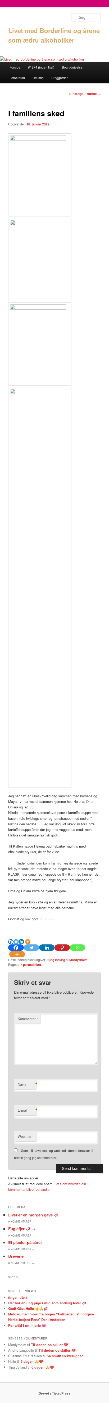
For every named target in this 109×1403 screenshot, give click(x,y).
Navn (27, 1084)
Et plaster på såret (25, 1242)
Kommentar (28, 1018)
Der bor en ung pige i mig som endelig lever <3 (47, 1302)
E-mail (27, 1110)
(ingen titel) (17, 1297)
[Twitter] (16, 941)
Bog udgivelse (72, 67)
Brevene (16, 1256)
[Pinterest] (62, 947)
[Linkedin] (21, 941)
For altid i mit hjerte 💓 (27, 1325)
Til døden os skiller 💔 (49, 1344)
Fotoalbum (17, 77)
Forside (15, 67)
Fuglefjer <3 (21, 1229)
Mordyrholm (78, 959)
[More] (27, 941)
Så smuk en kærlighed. (66, 1355)
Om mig (38, 77)
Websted (24, 1136)
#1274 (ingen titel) (41, 67)
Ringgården (60, 77)
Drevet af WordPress (54, 1393)
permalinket (32, 964)
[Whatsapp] (77, 947)
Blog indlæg (56, 959)
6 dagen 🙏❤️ (32, 1361)
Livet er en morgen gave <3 (33, 1215)
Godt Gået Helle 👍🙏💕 (28, 1308)
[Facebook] (10, 941)
